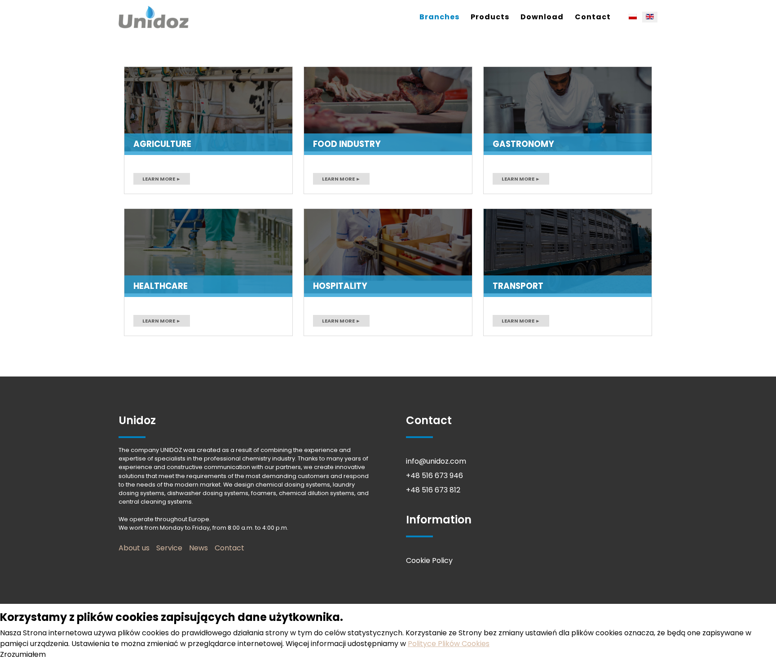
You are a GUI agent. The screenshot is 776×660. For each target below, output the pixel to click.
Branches (439, 17)
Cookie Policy (429, 560)
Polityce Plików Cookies (448, 643)
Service (169, 548)
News (198, 548)
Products (490, 17)
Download (542, 17)
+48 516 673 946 (434, 475)
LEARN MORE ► (161, 178)
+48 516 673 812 (433, 490)
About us (134, 548)
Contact (593, 17)
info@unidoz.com (436, 461)
